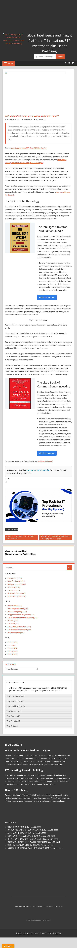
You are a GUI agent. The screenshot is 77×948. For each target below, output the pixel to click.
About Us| (18, 906)
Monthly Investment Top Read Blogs (20, 554)
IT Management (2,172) (17, 584)
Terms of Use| (49, 906)
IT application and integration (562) (21, 615)
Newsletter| (27, 906)
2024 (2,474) (12, 648)
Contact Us (58, 906)
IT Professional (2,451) (16, 581)
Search (60, 56)
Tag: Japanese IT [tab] (14, 711)
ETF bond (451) (13, 623)
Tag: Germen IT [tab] (13, 716)
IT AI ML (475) (13, 620)
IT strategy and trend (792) (18, 608)
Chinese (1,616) (14, 590)
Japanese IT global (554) (17, 596)
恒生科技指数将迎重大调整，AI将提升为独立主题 (26, 839)
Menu (10, 63)
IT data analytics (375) (16, 632)
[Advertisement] (38, 15)
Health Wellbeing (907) (16, 593)
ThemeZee (56, 933)
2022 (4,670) (12, 654)
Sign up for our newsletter (38, 470)
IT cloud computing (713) (17, 611)
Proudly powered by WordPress (27, 933)
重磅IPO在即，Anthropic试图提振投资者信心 (25, 836)
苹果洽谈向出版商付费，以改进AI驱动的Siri (24, 845)
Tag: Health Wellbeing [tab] (16, 706)
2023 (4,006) (12, 651)
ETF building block (12, 530)
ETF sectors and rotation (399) (19, 627)
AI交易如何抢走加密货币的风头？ (20, 833)
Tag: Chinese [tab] (12, 726)
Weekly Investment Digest (16, 551)
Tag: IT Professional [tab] (15, 682)
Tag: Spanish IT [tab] (13, 721)
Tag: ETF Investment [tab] (15, 701)
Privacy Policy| (38, 906)
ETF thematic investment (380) (19, 630)
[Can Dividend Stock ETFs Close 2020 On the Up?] (35, 73)
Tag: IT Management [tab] (15, 696)
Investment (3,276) (15, 578)
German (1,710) (14, 587)
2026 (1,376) (12, 642)
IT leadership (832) (15, 606)
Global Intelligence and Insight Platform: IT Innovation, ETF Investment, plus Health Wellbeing (49, 43)
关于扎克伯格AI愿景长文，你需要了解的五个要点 (26, 830)
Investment (28, 119)
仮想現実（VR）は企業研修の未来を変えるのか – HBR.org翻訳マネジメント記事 (55, 537)
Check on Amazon (46, 297)
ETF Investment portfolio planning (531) (23, 618)
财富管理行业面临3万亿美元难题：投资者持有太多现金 (28, 848)
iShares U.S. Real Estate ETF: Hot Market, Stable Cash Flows (20, 537)
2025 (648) (12, 645)
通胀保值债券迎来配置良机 (18, 827)
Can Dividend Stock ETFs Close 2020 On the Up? (28, 148)
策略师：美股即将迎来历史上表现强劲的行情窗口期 (27, 842)
